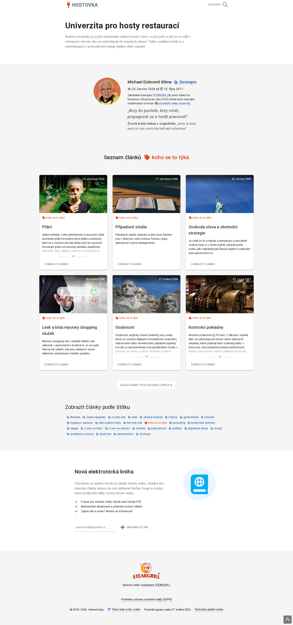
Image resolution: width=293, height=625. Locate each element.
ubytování (105, 434)
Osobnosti (124, 327)
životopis (187, 82)
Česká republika (96, 417)
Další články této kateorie (146, 385)
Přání (47, 227)
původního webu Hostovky (174, 103)
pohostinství (158, 428)
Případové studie (131, 227)
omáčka (140, 428)
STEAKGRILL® (162, 95)
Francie (173, 417)
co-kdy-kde (118, 417)
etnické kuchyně (153, 417)
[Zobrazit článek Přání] (73, 194)
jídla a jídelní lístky (110, 422)
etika (134, 417)
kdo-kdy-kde (134, 422)
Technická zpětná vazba (208, 609)
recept (218, 428)
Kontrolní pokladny (206, 327)
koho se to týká (55, 217)
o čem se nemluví (119, 428)
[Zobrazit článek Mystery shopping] (73, 294)
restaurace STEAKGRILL (155, 585)
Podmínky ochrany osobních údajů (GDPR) (146, 599)
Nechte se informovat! (119, 511)
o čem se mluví (93, 428)
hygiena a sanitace (81, 422)
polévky (177, 428)
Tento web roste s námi (126, 609)
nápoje (74, 428)
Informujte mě (137, 527)
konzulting (179, 422)
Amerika (75, 417)
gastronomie (191, 417)
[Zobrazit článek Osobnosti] (146, 294)
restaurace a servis (82, 434)
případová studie (198, 428)
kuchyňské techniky (203, 422)
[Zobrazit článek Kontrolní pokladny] (220, 294)
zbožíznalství (125, 434)
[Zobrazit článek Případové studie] (146, 194)
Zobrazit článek (56, 264)
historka (209, 417)
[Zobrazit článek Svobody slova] (220, 194)
